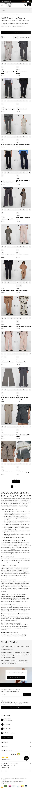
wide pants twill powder (7, 362)
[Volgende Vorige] (19, 486)
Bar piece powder (21, 362)
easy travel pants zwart (7, 290)
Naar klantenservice (7, 737)
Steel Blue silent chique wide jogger (22, 398)
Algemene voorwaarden (7, 781)
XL (14, 63)
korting (17, 558)
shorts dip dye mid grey (22, 472)
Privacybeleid (16, 781)
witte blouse (8, 547)
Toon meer (16, 481)
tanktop (13, 549)
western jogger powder (22, 254)
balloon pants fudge (21, 290)
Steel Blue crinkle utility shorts (22, 435)
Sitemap (21, 781)
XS (2, 63)
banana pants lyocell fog (8, 254)
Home (2, 14)
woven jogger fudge (6, 326)
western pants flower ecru (23, 326)
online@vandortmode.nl (9, 733)
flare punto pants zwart (7, 182)
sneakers (24, 545)
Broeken (17, 14)
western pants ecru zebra (23, 144)
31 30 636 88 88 (7, 728)
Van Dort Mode (12, 505)
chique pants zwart (21, 109)
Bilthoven (22, 506)
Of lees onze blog (5, 767)
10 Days (16, 498)
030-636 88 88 (7, 724)
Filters (15, 32)
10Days (12, 14)
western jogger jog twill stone (7, 72)
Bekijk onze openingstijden (16, 707)
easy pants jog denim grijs (8, 144)
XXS (2, 354)
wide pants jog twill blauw (8, 219)
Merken (7, 14)
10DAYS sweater (17, 545)
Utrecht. (27, 506)
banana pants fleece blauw (21, 72)
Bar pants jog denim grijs (8, 109)
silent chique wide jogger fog (8, 398)
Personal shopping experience (16, 677)
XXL (2, 67)
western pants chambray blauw (23, 181)
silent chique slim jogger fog (23, 218)
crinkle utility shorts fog (7, 472)
